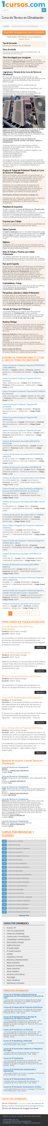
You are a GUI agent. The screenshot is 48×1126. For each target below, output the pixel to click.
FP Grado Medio (21, 1103)
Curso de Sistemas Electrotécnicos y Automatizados (17, 627)
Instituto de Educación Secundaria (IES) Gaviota (21, 603)
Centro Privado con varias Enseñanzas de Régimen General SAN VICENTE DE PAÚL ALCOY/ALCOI (23, 489)
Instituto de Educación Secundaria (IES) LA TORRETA (23, 514)
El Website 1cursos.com (12, 1123)
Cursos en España (16, 1116)
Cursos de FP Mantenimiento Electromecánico (22, 697)
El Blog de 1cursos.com (31, 1123)
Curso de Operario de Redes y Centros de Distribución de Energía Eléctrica (23, 1104)
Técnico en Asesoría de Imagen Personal (20, 1108)
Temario (39, 647)
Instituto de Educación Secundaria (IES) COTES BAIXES (24, 478)
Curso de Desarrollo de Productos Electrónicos (22, 727)
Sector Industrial (9, 1103)
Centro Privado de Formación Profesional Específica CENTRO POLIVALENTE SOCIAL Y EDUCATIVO (23, 591)
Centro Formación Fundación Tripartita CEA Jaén (22, 430)
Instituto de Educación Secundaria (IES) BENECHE (22, 467)
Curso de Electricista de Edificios (16, 652)
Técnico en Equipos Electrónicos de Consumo (21, 676)
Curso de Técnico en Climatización (15, 767)
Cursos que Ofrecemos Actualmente (17, 1121)
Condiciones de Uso (10, 1119)
